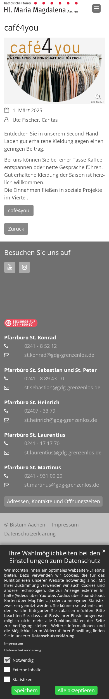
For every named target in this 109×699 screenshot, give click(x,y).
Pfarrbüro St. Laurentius (34, 434)
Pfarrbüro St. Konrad (30, 337)
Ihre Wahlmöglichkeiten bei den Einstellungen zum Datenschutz (54, 556)
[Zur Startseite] (41, 8)
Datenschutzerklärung (53, 635)
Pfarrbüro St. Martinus (32, 467)
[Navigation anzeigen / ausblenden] (96, 8)
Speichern (26, 690)
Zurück (16, 228)
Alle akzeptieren (76, 690)
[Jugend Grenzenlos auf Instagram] (24, 267)
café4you (18, 210)
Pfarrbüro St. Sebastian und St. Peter (50, 370)
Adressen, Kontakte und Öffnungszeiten (53, 501)
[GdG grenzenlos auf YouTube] (9, 267)
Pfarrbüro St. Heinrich (32, 402)
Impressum (13, 643)
